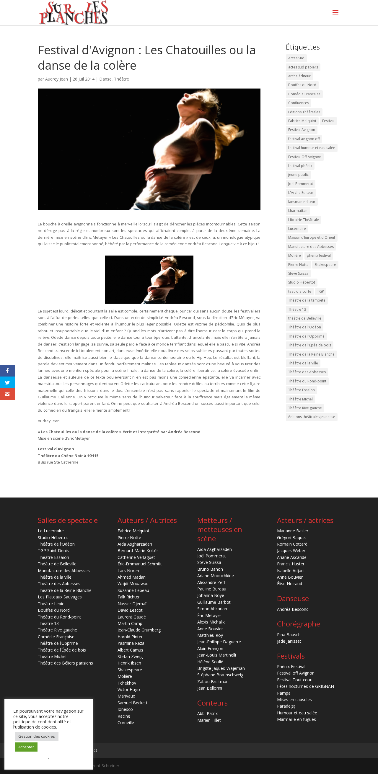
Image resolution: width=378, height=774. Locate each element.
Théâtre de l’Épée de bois (62, 650)
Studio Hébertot (301, 282)
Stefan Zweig (130, 656)
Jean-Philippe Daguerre (219, 641)
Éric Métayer (209, 615)
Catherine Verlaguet (136, 557)
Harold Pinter (130, 636)
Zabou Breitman (213, 681)
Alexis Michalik (211, 622)
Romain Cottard (292, 544)
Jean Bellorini (209, 688)
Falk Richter (129, 597)
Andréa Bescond (293, 609)
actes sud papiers (303, 67)
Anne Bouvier (210, 628)
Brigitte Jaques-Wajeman (221, 668)
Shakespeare (325, 264)
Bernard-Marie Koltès (138, 550)
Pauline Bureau (211, 589)
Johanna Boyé (210, 595)
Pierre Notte (298, 264)
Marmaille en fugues (296, 719)
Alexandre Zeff (211, 582)
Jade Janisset (289, 641)
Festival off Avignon (296, 673)
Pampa (284, 693)
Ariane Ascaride (292, 557)
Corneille (126, 722)
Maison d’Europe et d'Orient (311, 237)
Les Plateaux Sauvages (60, 597)
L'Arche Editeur (300, 192)
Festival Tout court (295, 680)
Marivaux (126, 696)
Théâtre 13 (297, 309)
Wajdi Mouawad (133, 583)
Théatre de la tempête (306, 300)
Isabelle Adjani (290, 570)
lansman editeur (301, 201)
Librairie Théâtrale (303, 219)
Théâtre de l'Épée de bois (309, 345)
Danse (105, 79)
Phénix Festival (291, 666)
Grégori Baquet (291, 537)
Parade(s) (286, 706)
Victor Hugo (129, 689)
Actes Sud (296, 57)
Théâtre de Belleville (57, 564)
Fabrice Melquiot (302, 120)
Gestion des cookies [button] (36, 736)
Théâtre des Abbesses (307, 371)
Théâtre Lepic (51, 603)
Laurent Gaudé (132, 617)
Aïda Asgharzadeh (135, 544)
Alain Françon (210, 648)
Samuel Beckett (133, 703)
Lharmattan (297, 210)
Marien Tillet (209, 720)
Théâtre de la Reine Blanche (311, 354)
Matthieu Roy (210, 635)
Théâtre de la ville (54, 577)
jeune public (298, 174)
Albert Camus (130, 650)
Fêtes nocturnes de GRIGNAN (305, 686)
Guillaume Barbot (214, 602)
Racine (124, 716)
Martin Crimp (130, 623)
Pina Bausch (289, 634)
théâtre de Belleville (304, 318)
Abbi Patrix (207, 713)
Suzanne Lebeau (133, 590)
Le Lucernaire (51, 531)
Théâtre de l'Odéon (304, 327)
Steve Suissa (298, 273)
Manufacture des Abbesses (311, 246)
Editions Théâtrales (304, 111)
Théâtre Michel (300, 399)
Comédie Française (304, 93)
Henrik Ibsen (129, 663)
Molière (294, 255)
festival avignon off (304, 138)
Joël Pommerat (300, 183)
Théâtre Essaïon (301, 389)
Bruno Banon (210, 569)
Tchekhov (127, 683)
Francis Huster (290, 564)
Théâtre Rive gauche (305, 407)
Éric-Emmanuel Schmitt (140, 564)
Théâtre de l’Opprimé (58, 643)
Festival (328, 120)
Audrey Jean (56, 79)
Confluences (298, 102)
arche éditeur (299, 75)
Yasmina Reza (131, 643)
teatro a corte (299, 291)
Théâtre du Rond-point (307, 381)
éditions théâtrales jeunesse (311, 416)
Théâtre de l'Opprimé (306, 336)
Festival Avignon (301, 129)
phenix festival (319, 255)
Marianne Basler (292, 531)
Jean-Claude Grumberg (139, 630)
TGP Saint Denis (53, 550)
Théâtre (121, 79)
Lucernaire (297, 228)
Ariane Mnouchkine (215, 575)
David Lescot (130, 610)
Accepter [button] (26, 747)
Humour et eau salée (297, 713)
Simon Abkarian (212, 608)
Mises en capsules (294, 699)
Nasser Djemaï (132, 603)
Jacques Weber (291, 550)
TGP (320, 291)
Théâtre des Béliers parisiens (65, 663)
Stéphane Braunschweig (220, 675)
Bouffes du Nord (302, 84)
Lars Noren (128, 570)
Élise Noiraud (289, 583)
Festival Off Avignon (304, 156)
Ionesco (125, 709)
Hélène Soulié (210, 662)
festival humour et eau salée (311, 147)
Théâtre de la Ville (303, 363)
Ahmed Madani (132, 577)
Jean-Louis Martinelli (216, 655)
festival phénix (300, 165)
